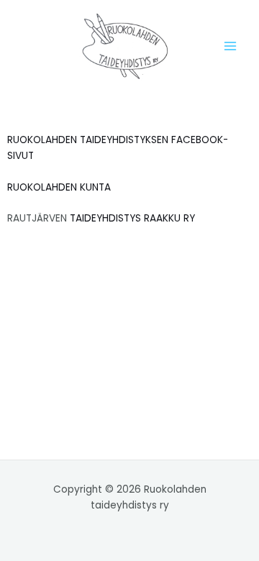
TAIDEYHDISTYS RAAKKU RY (132, 218)
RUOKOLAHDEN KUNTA (59, 187)
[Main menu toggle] (230, 46)
